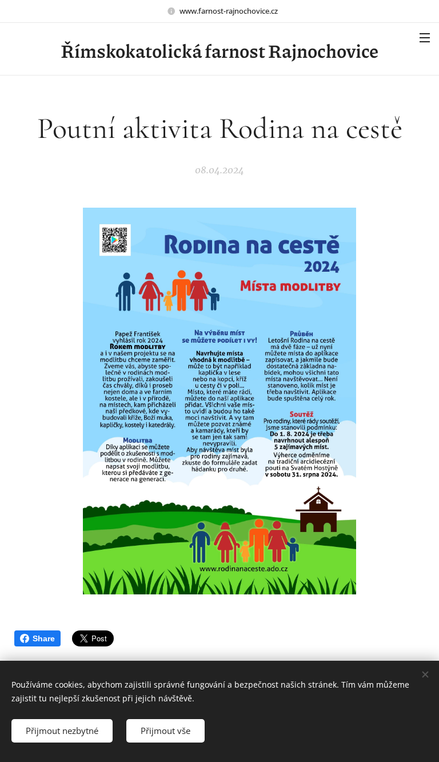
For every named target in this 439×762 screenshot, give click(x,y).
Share (44, 638)
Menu (424, 37)
